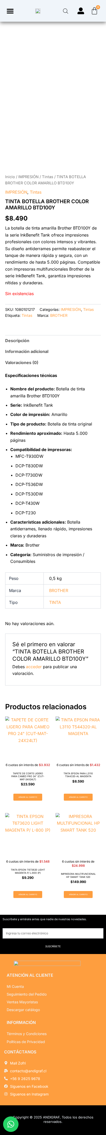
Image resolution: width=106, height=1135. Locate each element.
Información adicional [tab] (26, 351)
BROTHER (58, 315)
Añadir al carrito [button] (28, 797)
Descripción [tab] (17, 340)
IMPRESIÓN (28, 177)
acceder (34, 666)
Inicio (10, 177)
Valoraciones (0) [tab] (21, 362)
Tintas (47, 177)
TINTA (55, 602)
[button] (10, 11)
